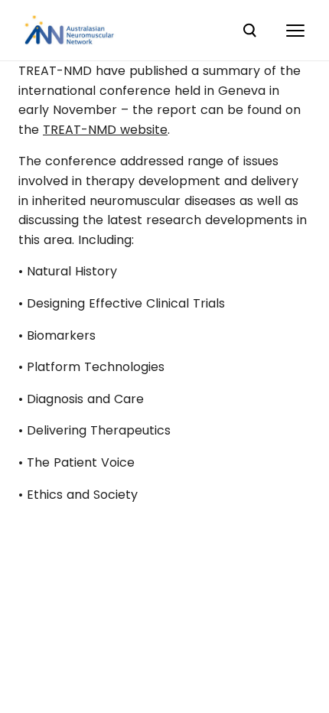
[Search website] (249, 30)
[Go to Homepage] (69, 30)
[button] (295, 30)
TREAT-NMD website (105, 129)
